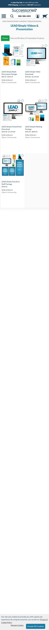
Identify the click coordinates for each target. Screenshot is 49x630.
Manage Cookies (17, 625)
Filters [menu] (5, 38)
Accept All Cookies (35, 626)
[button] (3, 17)
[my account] (37, 17)
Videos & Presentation (28, 38)
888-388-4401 (24, 16)
